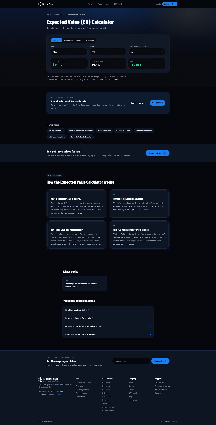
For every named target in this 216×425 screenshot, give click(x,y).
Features (91, 4)
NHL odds (106, 393)
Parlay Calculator (123, 130)
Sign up (175, 421)
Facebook (42, 394)
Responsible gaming (162, 386)
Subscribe (160, 361)
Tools (100, 4)
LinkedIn (51, 394)
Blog (130, 396)
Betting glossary (82, 389)
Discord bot (80, 396)
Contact (158, 393)
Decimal (79, 40)
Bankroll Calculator (144, 130)
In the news (133, 400)
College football (108, 407)
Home (48, 14)
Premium (79, 386)
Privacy (167, 421)
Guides (131, 389)
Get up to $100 (170, 4)
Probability (68, 40)
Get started (157, 102)
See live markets (138, 103)
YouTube (60, 391)
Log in (158, 4)
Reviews (132, 386)
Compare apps (81, 393)
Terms (161, 421)
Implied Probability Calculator (80, 130)
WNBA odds (106, 396)
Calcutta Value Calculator (81, 137)
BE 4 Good (118, 4)
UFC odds (106, 400)
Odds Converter (104, 130)
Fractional (90, 40)
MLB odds (106, 386)
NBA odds (106, 389)
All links (58, 394)
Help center (159, 382)
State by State (161, 389)
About (108, 4)
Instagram (42, 391)
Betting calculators (83, 382)
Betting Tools (59, 14)
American (56, 40)
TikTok (52, 391)
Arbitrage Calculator (57, 137)
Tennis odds (106, 403)
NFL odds (106, 382)
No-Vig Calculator (56, 130)
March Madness (108, 410)
